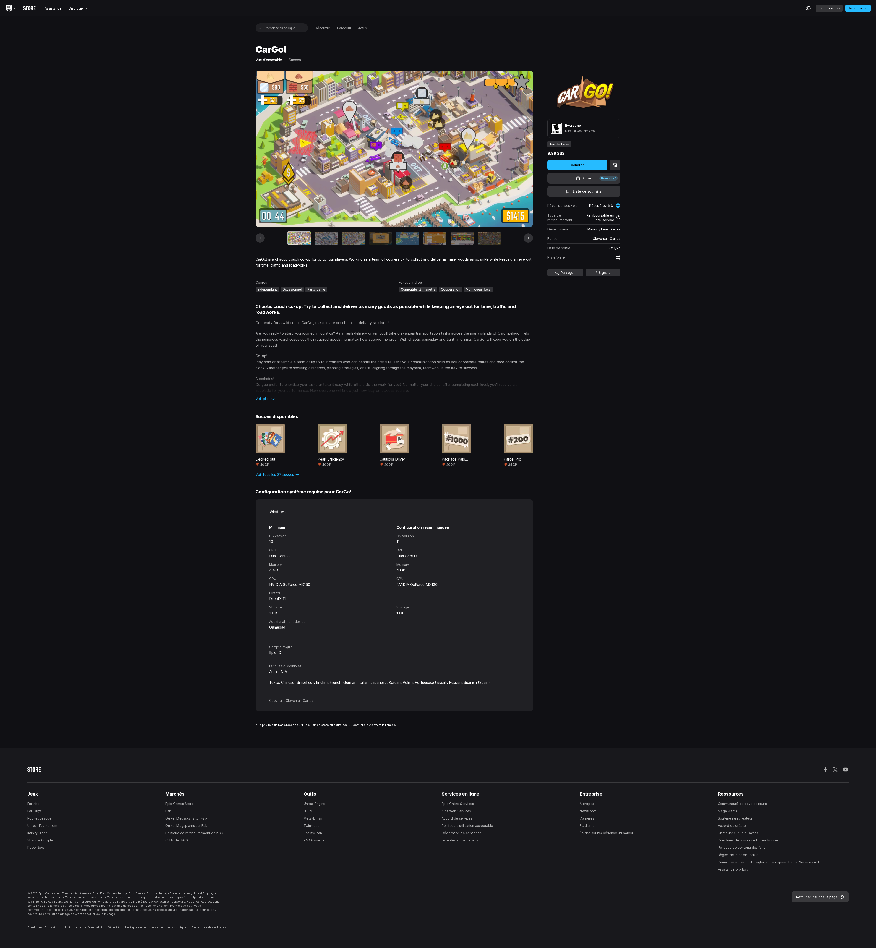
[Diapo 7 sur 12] (462, 238)
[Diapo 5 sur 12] (408, 238)
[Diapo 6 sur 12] (435, 238)
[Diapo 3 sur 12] (353, 238)
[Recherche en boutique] (260, 27)
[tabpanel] (394, 576)
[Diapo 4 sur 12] (380, 238)
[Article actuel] (299, 238)
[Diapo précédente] (260, 238)
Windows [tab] (278, 511)
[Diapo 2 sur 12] (326, 238)
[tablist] (394, 511)
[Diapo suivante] (528, 238)
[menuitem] (323, 28)
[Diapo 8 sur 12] (489, 238)
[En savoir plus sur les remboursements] (618, 217)
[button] (394, 399)
